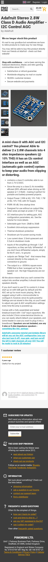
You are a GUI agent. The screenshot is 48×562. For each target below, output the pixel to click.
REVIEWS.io (13, 397)
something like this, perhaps (15, 328)
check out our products (23, 461)
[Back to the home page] (4, 9)
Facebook (21, 467)
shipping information (22, 486)
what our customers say (24, 458)
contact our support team (24, 493)
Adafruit (8, 30)
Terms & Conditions (13, 552)
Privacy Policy (29, 552)
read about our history (23, 454)
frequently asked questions (30, 528)
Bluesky (36, 465)
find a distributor (20, 497)
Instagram (31, 467)
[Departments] (2, 2)
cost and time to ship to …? (25, 518)
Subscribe (14, 433)
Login (44, 2)
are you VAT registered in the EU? (28, 521)
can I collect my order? (23, 524)
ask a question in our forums (26, 490)
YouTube (12, 467)
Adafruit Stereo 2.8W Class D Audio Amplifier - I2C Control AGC (26, 394)
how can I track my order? (24, 514)
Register (36, 2)
